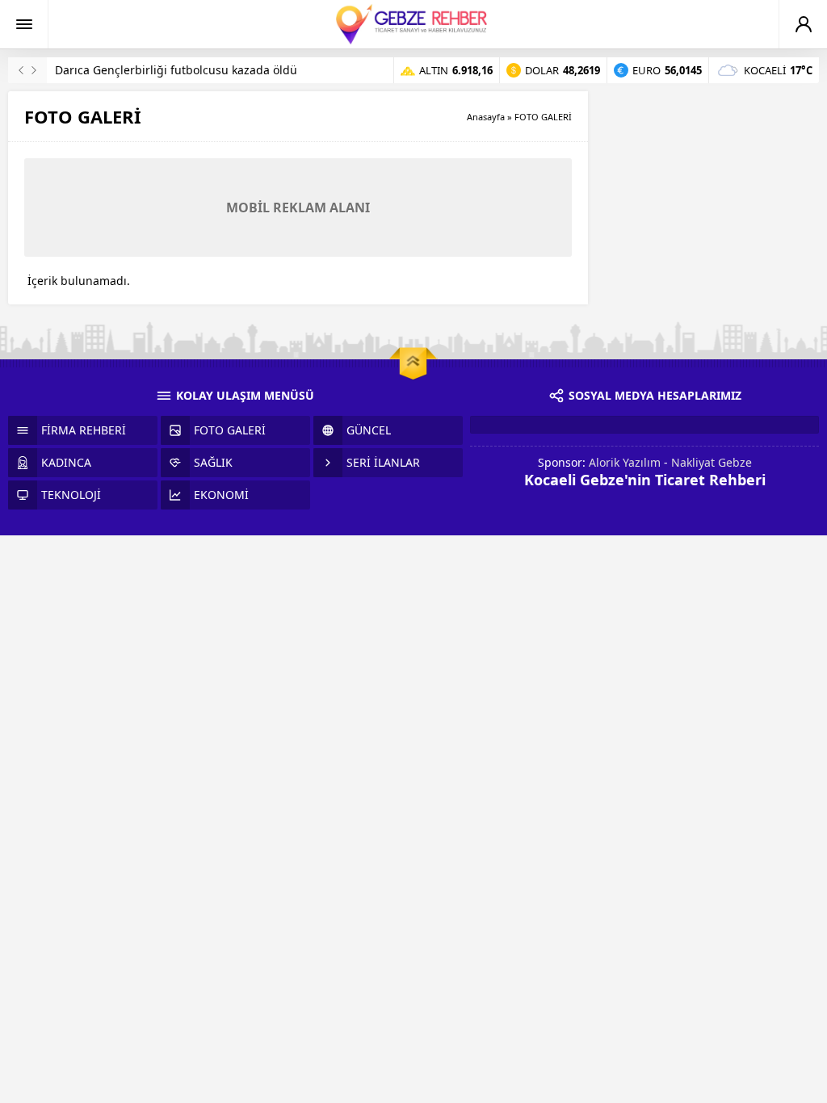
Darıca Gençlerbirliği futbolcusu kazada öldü (176, 70)
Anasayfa (486, 117)
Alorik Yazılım (625, 462)
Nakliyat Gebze (711, 462)
